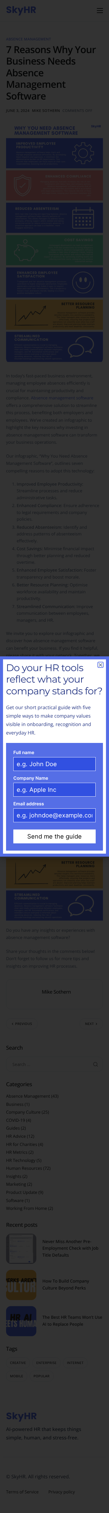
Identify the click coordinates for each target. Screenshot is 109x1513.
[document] (54, 756)
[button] (100, 664)
